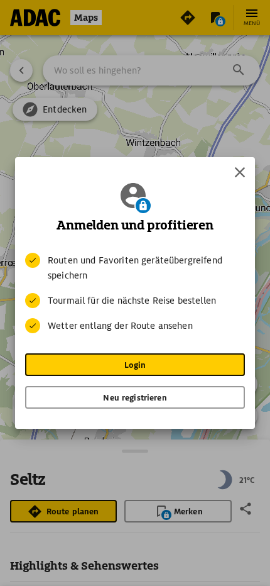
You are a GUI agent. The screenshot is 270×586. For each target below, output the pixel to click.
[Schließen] (240, 172)
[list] (135, 293)
